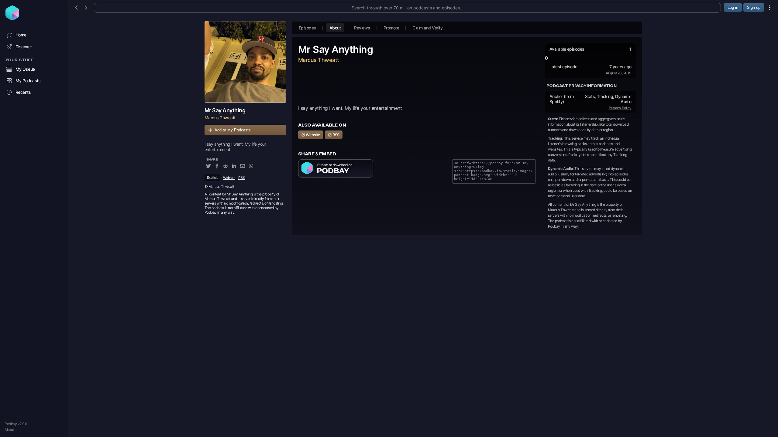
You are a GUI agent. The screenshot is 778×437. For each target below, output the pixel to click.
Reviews (362, 27)
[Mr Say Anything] (245, 62)
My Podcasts (28, 80)
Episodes (307, 27)
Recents (23, 92)
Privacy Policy (620, 108)
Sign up (753, 7)
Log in (733, 7)
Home (20, 34)
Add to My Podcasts (233, 130)
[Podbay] (12, 18)
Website (229, 177)
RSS (241, 177)
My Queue (25, 69)
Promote (391, 27)
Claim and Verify (427, 27)
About (9, 429)
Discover (23, 46)
